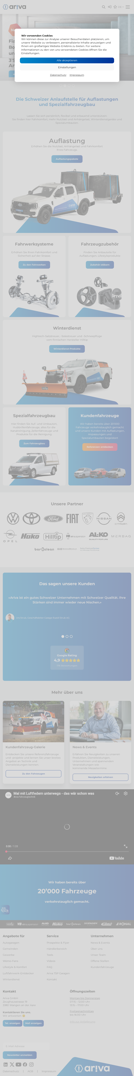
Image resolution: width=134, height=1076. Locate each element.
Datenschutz (58, 75)
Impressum (77, 75)
